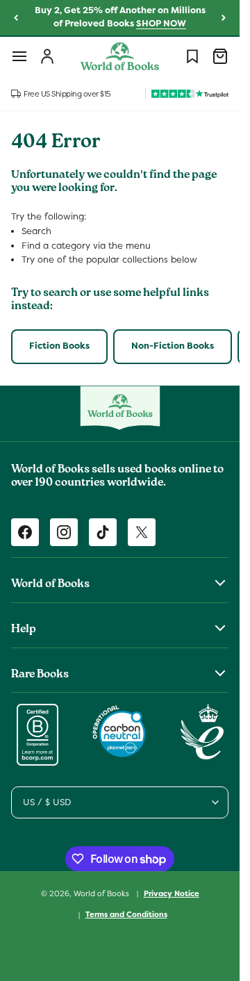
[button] (19, 56)
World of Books (102, 893)
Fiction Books (59, 345)
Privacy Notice (171, 893)
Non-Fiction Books (172, 345)
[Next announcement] (223, 18)
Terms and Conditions (126, 914)
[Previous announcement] (16, 18)
